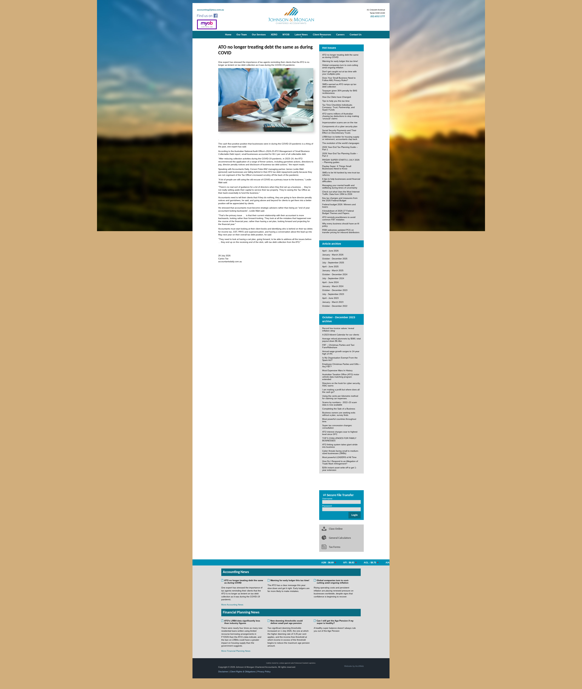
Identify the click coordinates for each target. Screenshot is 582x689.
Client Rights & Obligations (243, 671)
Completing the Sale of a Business (338, 408)
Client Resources (322, 34)
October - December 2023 (334, 290)
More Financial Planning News (235, 651)
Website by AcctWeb (354, 666)
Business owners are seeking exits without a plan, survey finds (338, 413)
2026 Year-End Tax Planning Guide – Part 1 (340, 148)
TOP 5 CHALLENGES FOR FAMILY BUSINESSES (339, 439)
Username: (327, 498)
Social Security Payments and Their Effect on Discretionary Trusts (339, 131)
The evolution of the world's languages (340, 143)
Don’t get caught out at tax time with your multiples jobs (339, 72)
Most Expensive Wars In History (337, 370)
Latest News (301, 34)
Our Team (241, 34)
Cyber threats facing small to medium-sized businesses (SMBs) (340, 452)
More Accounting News (232, 604)
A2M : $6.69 (308, 562)
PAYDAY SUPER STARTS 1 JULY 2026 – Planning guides (341, 161)
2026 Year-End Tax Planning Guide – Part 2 (340, 154)
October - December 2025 (334, 258)
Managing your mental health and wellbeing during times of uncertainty (339, 186)
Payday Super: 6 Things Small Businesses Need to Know (336, 167)
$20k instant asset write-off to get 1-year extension (339, 468)
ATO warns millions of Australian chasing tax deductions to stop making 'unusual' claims (340, 116)
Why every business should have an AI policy (340, 224)
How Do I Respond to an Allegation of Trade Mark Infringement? (340, 462)
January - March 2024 (332, 286)
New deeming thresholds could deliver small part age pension (287, 621)
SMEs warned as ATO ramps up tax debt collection (339, 85)
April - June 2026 (330, 250)
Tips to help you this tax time (336, 101)
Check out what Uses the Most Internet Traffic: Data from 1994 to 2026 (341, 192)
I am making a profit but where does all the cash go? (341, 390)
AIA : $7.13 (372, 562)
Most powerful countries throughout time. (339, 420)
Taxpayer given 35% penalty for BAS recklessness (339, 91)
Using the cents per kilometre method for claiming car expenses (340, 397)
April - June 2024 (330, 282)
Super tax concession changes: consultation (337, 426)
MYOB (286, 34)
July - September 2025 (333, 262)
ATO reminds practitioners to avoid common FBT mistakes (338, 218)
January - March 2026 (332, 254)
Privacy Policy (264, 671)
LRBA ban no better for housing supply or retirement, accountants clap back (340, 138)
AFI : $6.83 (330, 562)
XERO (274, 34)
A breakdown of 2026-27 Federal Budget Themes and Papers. (338, 212)
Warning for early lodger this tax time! (340, 61)
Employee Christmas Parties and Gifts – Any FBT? (341, 365)
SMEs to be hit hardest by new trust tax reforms (341, 173)
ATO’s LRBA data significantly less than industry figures (242, 621)
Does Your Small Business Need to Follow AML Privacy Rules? (339, 79)
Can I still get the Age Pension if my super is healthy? (335, 621)
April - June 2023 (330, 298)
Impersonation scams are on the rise (339, 122)
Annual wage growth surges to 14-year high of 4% (340, 352)
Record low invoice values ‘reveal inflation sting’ (338, 329)
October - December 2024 (334, 274)
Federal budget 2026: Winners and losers (339, 205)
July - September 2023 (333, 294)
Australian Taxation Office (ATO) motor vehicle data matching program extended (340, 376)
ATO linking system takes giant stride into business (340, 445)
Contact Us (355, 34)
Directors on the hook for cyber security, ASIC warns (341, 384)
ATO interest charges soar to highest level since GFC (339, 433)
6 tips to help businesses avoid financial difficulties (341, 180)
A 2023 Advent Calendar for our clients (340, 334)
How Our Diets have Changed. (336, 97)
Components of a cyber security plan (339, 126)
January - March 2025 (332, 270)
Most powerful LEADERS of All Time (339, 457)
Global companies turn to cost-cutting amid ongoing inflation (340, 66)
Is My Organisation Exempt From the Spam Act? (340, 358)
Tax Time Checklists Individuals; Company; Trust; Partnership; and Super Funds (338, 107)
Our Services (259, 34)
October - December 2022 (334, 306)
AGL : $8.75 (351, 562)
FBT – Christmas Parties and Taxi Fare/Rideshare (338, 346)
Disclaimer (223, 671)
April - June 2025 (330, 266)
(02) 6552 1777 (377, 16)
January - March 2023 (332, 302)
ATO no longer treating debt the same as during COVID (340, 56)
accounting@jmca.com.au (210, 9)
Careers (340, 34)
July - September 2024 (333, 278)
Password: (327, 506)
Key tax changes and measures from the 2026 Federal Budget (340, 199)
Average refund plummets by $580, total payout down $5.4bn (341, 339)
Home (228, 34)
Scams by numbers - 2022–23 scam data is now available (339, 403)
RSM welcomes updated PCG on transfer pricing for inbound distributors (340, 231)
